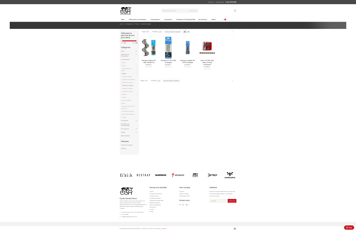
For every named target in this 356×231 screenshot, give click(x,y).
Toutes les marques (127, 145)
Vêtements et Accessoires (137, 19)
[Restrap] (143, 175)
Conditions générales (155, 198)
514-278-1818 (231, 2)
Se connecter (220, 2)
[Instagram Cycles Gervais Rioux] (184, 205)
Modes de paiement (155, 202)
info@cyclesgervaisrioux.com (129, 216)
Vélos (122, 19)
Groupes (124, 117)
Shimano (123, 148)
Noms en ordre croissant (172, 32)
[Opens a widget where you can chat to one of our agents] (349, 227)
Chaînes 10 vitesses (127, 85)
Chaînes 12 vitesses (127, 91)
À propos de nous (154, 196)
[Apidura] (229, 175)
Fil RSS (151, 211)
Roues (123, 62)
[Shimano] (160, 175)
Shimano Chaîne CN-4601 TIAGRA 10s (149, 61)
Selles (123, 103)
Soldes (213, 19)
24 (160, 32)
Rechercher (193, 10)
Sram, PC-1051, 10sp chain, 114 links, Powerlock (207, 62)
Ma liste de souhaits (184, 196)
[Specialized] (177, 175)
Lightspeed (163, 228)
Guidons (123, 97)
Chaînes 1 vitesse (127, 76)
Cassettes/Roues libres (126, 69)
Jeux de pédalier (126, 100)
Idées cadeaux (125, 135)
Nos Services (202, 19)
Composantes (155, 19)
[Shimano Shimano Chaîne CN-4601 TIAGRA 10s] (148, 48)
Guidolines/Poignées (127, 111)
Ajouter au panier (148, 69)
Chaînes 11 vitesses (127, 88)
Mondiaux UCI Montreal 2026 (185, 19)
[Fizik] (126, 175)
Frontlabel (150, 228)
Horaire (151, 191)
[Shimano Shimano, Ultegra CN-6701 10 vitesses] (187, 48)
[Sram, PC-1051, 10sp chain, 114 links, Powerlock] (207, 48)
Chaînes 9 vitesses (127, 82)
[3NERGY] (212, 175)
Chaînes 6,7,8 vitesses (128, 79)
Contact (152, 209)
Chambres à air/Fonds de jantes (128, 107)
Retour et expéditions (155, 205)
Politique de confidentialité (157, 200)
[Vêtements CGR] (195, 175)
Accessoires (168, 19)
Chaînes (123, 73)
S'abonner (232, 201)
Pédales (123, 94)
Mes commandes (183, 193)
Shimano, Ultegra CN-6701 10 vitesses (187, 61)
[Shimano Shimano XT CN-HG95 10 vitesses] (168, 48)
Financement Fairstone (156, 193)
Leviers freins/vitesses (127, 114)
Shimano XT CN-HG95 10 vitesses (168, 61)
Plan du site (153, 207)
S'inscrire (211, 2)
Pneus (123, 65)
